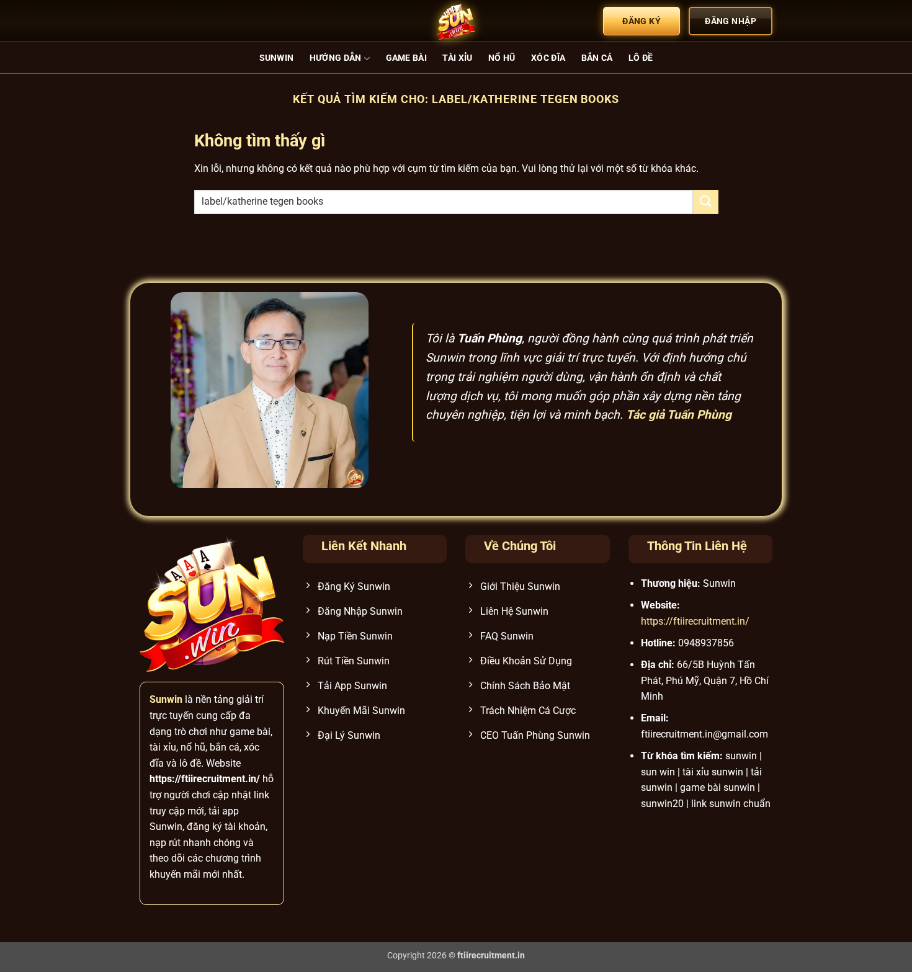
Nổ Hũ (501, 58)
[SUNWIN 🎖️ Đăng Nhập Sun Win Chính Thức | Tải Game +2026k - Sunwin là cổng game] (456, 21)
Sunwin (276, 58)
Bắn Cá (597, 58)
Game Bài (406, 58)
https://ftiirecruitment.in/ (695, 621)
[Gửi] (705, 202)
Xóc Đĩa (548, 58)
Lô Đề (640, 58)
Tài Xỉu (457, 58)
